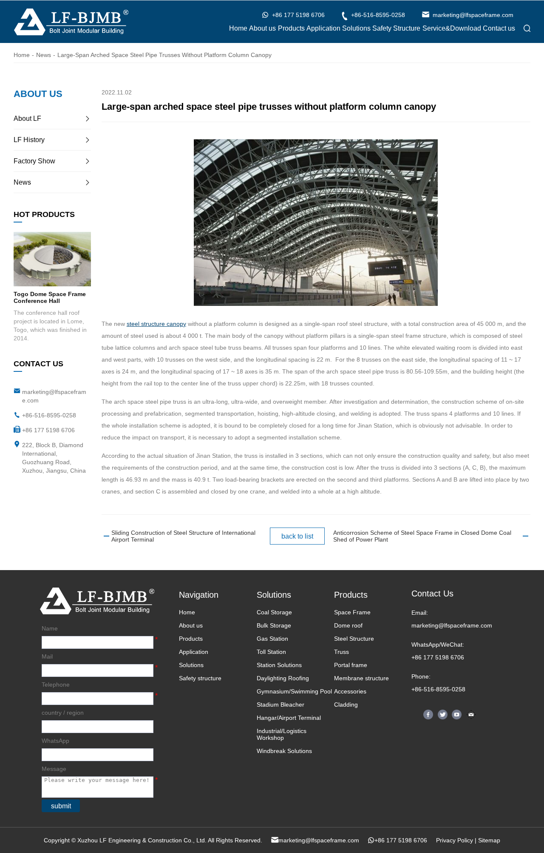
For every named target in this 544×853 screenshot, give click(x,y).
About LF (27, 118)
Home (238, 28)
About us (262, 28)
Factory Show (34, 161)
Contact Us (432, 593)
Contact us (499, 28)
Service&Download (451, 28)
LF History (29, 139)
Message (54, 768)
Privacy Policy (454, 840)
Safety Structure (396, 28)
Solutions (356, 28)
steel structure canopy (156, 323)
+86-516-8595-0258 (49, 415)
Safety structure (200, 678)
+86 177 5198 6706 (437, 657)
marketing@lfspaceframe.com (451, 625)
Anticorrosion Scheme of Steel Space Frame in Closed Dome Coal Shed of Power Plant (422, 536)
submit (61, 806)
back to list (297, 536)
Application (323, 28)
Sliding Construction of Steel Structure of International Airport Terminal (183, 536)
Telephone (56, 684)
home (22, 54)
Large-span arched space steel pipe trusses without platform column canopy (164, 54)
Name (50, 628)
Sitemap (489, 840)
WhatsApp (55, 740)
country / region (63, 712)
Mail (47, 656)
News (43, 54)
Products (291, 28)
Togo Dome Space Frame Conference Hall (50, 297)
